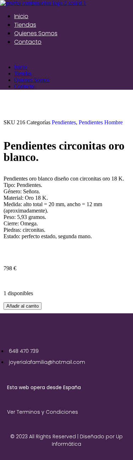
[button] (66, 55)
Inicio (21, 16)
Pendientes (64, 122)
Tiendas (25, 25)
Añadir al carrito (22, 306)
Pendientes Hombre (101, 122)
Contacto (27, 42)
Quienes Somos (35, 33)
